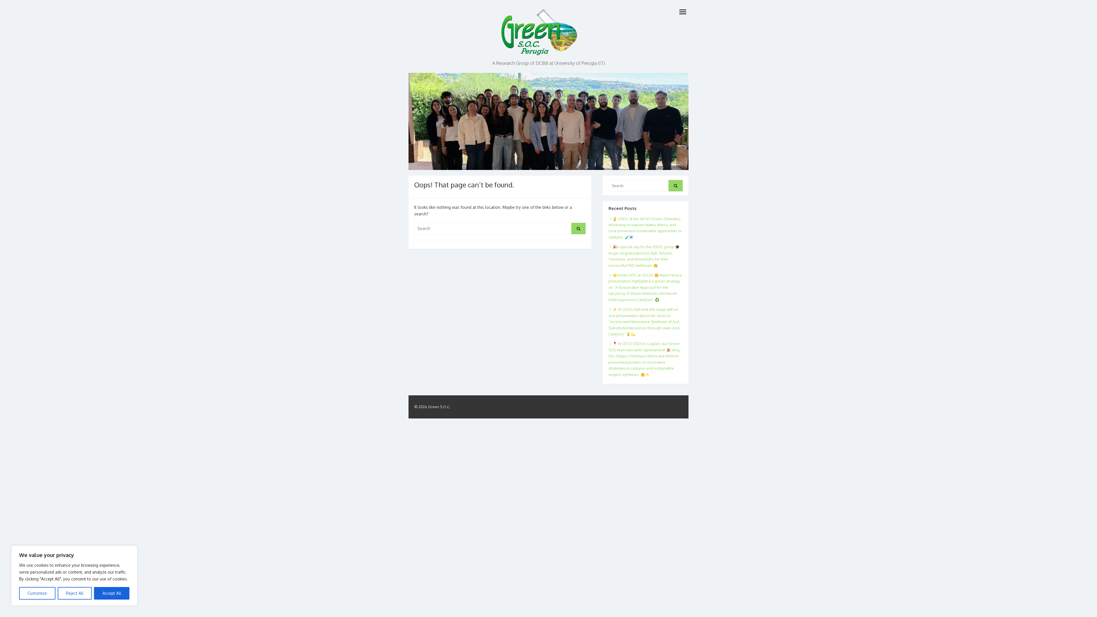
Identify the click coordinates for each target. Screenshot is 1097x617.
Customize (37, 593)
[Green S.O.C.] (540, 30)
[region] (74, 576)
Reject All (74, 593)
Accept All (112, 593)
